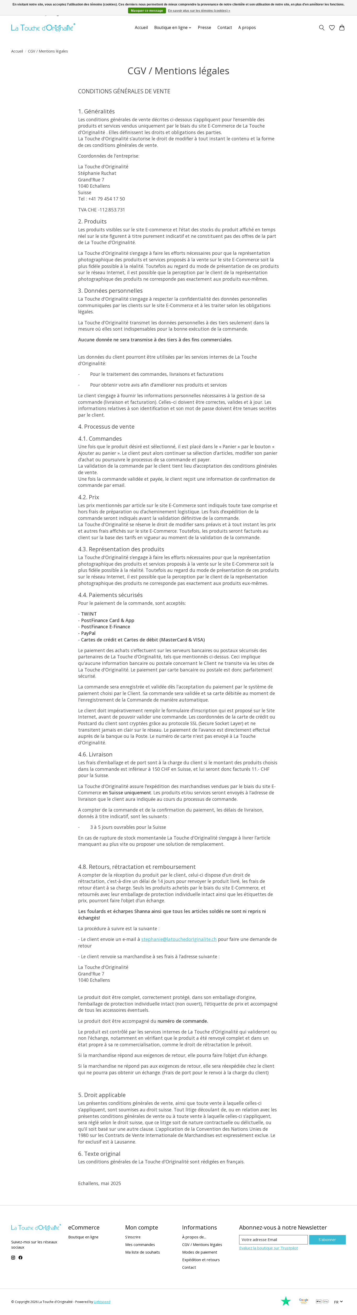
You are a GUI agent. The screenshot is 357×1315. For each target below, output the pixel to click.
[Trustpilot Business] (286, 1304)
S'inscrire (133, 1236)
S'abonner (327, 1239)
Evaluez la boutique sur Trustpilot (268, 1247)
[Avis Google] (303, 1304)
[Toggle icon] (322, 27)
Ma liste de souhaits (142, 1252)
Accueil (141, 27)
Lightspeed (102, 1302)
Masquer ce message (147, 11)
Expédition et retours (201, 1259)
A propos (247, 27)
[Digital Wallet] (322, 1302)
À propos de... (194, 1236)
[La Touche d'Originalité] (43, 27)
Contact (224, 27)
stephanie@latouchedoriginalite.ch (179, 939)
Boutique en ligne (83, 1236)
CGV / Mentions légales (202, 1244)
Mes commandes (140, 1244)
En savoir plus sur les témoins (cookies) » (199, 11)
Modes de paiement (199, 1252)
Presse (204, 27)
